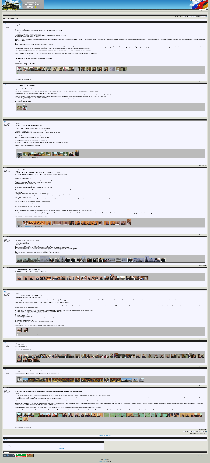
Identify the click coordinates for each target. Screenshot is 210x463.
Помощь (204, 0)
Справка (10, 10)
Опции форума (22, 10)
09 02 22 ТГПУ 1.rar (25, 157)
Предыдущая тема (102, 435)
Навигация (26, 10)
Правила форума (61, 448)
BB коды (60, 443)
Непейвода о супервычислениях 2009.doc (24, 335)
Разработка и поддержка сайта (103, 461)
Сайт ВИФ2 (15, 9)
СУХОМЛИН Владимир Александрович (11, 18)
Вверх (206, 433)
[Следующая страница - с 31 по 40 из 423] (201, 16)
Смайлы (60, 444)
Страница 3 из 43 (186, 16)
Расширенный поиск (204, 10)
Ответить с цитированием (203, 81)
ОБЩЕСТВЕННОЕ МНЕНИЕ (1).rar (27, 226)
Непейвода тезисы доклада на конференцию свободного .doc (27, 334)
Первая (191, 16)
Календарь (13, 10)
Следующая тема (108, 435)
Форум (10, 9)
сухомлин (6, 439)
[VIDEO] (60, 446)
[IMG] (60, 445)
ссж (4, 439)
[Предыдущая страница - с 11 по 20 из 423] (193, 16)
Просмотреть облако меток (8, 440)
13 (199, 16)
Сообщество (17, 10)
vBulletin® (105, 459)
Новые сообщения (5, 10)
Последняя (204, 16)
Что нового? (5, 9)
